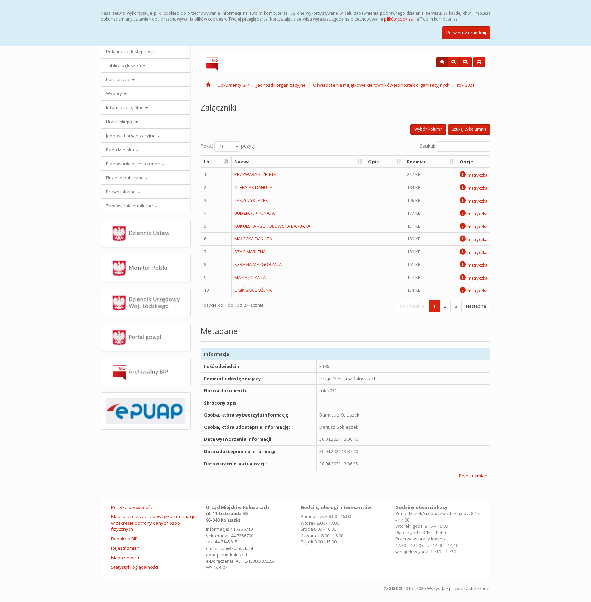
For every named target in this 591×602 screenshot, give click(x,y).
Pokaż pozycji (228, 146)
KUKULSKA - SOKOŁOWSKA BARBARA (272, 226)
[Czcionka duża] (465, 62)
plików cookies (398, 19)
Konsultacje (118, 79)
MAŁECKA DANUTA (253, 238)
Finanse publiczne (125, 178)
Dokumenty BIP (233, 85)
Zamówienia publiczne (130, 206)
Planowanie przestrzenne (133, 164)
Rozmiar (416, 161)
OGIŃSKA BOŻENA (253, 290)
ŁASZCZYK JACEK (251, 200)
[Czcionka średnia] (454, 62)
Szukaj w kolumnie (469, 129)
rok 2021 (465, 85)
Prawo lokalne (121, 192)
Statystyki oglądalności (134, 567)
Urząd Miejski (120, 121)
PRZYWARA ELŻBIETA (255, 174)
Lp (206, 161)
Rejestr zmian (473, 476)
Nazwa (242, 161)
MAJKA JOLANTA (250, 277)
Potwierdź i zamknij (466, 32)
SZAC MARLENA (250, 251)
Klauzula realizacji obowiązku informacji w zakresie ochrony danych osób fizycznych (152, 522)
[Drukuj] (479, 62)
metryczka (477, 175)
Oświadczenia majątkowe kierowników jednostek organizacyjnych (381, 85)
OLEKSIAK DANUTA (253, 187)
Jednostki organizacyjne (131, 135)
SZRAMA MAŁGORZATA (258, 264)
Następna (476, 306)
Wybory (114, 93)
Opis (373, 161)
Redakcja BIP (124, 539)
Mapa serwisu (126, 557)
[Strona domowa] (208, 85)
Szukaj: (427, 146)
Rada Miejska (120, 149)
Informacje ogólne (125, 107)
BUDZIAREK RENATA (254, 213)
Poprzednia (412, 306)
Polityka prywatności (132, 507)
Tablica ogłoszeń (124, 65)
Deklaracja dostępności (130, 51)
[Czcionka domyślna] (442, 62)
